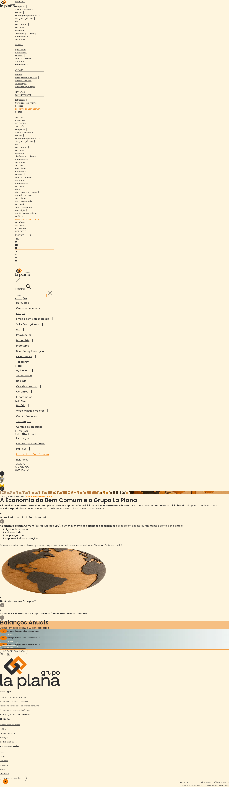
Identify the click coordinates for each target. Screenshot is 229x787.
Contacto (20, 123)
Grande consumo (23, 58)
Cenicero (4, 761)
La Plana (19, 69)
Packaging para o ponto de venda (15, 714)
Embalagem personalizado (27, 15)
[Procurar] (30, 235)
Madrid (3, 769)
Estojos (18, 12)
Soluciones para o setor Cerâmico (15, 710)
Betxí (2, 752)
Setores (19, 44)
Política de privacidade (201, 782)
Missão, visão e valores (10, 725)
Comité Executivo (23, 80)
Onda (2, 756)
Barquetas (20, 6)
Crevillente (4, 773)
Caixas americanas (24, 9)
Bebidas (19, 55)
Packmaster (21, 24)
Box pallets (20, 27)
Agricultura (20, 49)
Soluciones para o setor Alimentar (14, 701)
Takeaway (20, 39)
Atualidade (20, 120)
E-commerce (21, 36)
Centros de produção (25, 86)
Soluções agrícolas (24, 18)
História (18, 74)
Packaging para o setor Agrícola (14, 697)
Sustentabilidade (23, 95)
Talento (19, 117)
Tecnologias (20, 83)
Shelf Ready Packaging (25, 33)
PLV (16, 21)
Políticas (19, 106)
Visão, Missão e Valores (26, 77)
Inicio (3, 496)
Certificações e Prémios (26, 103)
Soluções (20, 126)
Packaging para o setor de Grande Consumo (19, 706)
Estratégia (20, 100)
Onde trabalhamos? (9, 742)
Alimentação (21, 52)
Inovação (20, 92)
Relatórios (20, 112)
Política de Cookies (221, 782)
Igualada (4, 765)
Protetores (20, 30)
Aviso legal (184, 782)
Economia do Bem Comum (27, 109)
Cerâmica (19, 61)
